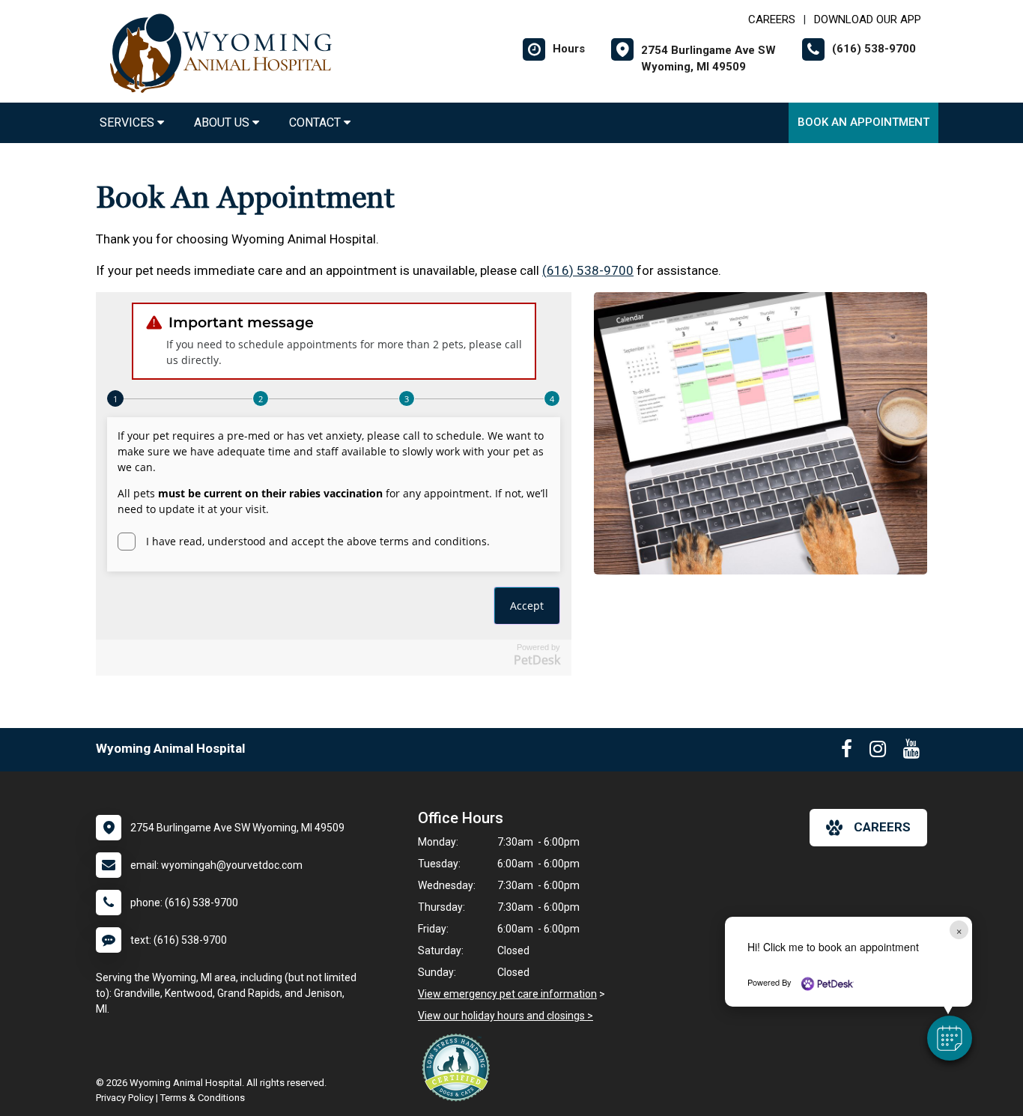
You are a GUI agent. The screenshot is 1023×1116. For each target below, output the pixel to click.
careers (882, 826)
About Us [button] (223, 122)
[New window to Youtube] (911, 752)
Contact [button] (316, 122)
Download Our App (867, 19)
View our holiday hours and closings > (505, 1016)
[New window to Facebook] (847, 752)
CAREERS (771, 19)
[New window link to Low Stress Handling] (459, 1067)
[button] (949, 1038)
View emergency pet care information (507, 994)
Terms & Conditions (202, 1097)
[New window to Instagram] (877, 752)
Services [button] (128, 122)
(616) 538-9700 (588, 270)
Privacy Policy (125, 1097)
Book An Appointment (863, 122)
